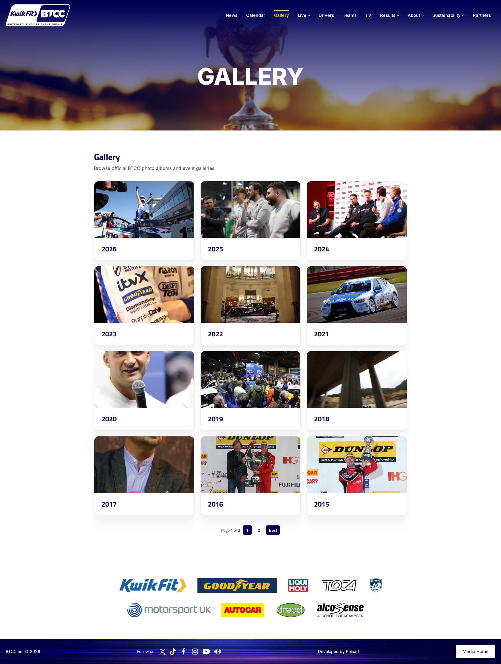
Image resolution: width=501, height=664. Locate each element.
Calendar (255, 15)
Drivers (326, 15)
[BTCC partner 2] (237, 585)
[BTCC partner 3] (298, 585)
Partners (482, 15)
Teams (350, 15)
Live (302, 15)
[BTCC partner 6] (169, 610)
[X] (162, 652)
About (414, 15)
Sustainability (446, 15)
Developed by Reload (338, 651)
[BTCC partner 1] (153, 585)
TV (368, 15)
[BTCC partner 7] (242, 610)
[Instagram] (194, 651)
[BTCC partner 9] (340, 610)
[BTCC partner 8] (290, 610)
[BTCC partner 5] (375, 585)
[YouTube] (206, 651)
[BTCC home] (38, 15)
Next (273, 530)
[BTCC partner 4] (339, 585)
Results (387, 15)
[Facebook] (183, 651)
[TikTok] (173, 651)
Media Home (475, 651)
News (231, 15)
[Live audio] (217, 651)
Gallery (281, 15)
